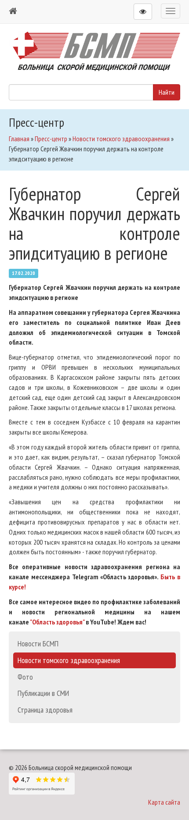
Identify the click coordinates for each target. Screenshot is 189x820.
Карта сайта (164, 802)
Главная (19, 138)
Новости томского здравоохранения (121, 138)
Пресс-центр (51, 138)
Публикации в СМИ (43, 693)
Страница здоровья (45, 710)
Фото (25, 677)
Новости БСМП (38, 643)
